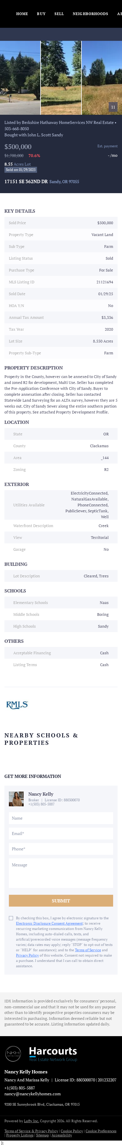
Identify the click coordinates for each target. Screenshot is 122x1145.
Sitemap (42, 1135)
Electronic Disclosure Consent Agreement (49, 923)
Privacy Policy (27, 955)
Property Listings (19, 1135)
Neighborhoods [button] (90, 14)
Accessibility (62, 1135)
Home (22, 14)
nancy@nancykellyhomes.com (32, 1093)
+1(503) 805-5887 (41, 804)
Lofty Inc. (31, 1121)
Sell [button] (59, 14)
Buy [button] (41, 14)
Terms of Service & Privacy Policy (31, 1131)
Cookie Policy (72, 1131)
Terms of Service (88, 950)
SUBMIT (61, 900)
